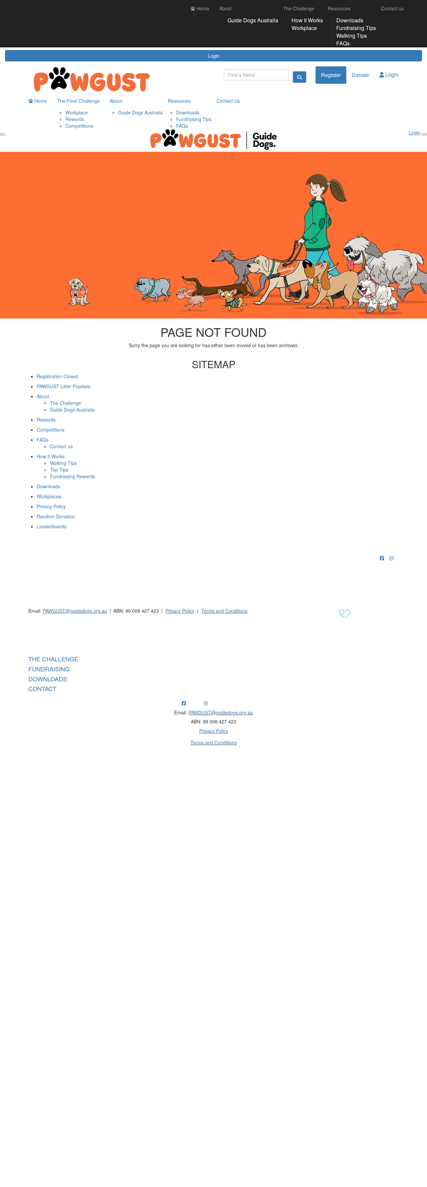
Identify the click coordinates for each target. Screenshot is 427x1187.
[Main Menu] (2, 134)
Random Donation (56, 516)
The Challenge (298, 8)
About (225, 8)
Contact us (392, 8)
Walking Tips (351, 35)
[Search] (299, 77)
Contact (42, 688)
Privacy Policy (51, 506)
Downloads (349, 20)
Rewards (74, 119)
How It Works (307, 20)
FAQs (343, 43)
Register (331, 75)
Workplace (304, 28)
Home (202, 8)
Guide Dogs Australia (253, 20)
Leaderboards (51, 526)
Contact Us (228, 100)
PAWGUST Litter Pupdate (63, 386)
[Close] (424, 134)
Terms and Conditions (224, 610)
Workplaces (49, 496)
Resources (339, 8)
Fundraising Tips (356, 28)
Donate (360, 75)
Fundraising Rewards (72, 476)
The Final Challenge (78, 100)
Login (214, 55)
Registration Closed (57, 376)
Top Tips (59, 469)
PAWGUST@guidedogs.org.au (75, 610)
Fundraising (49, 668)
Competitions (79, 125)
